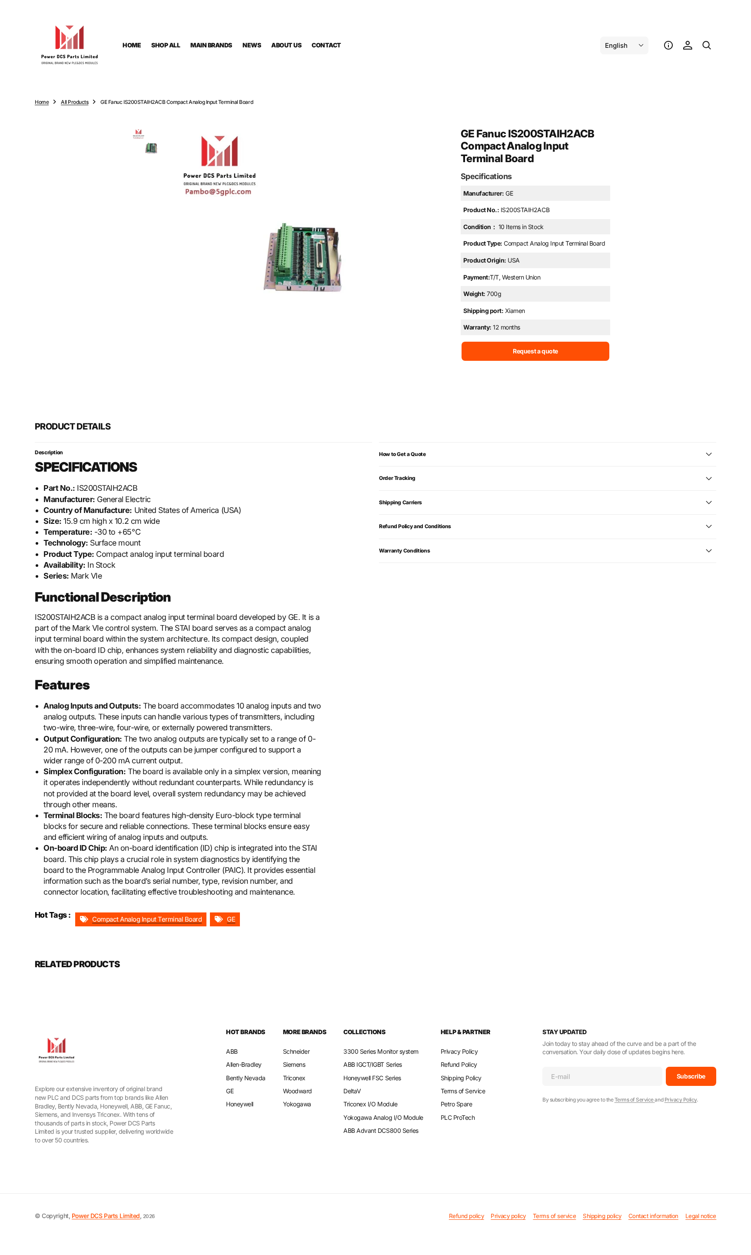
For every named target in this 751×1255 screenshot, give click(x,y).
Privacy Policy (681, 1099)
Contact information (653, 1215)
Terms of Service (635, 1099)
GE (231, 919)
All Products (74, 102)
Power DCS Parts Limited (106, 1215)
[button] (668, 45)
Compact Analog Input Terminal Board (147, 919)
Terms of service (554, 1215)
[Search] (706, 45)
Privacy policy (508, 1215)
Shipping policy (602, 1215)
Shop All (165, 45)
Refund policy (466, 1215)
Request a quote (535, 351)
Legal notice (700, 1215)
